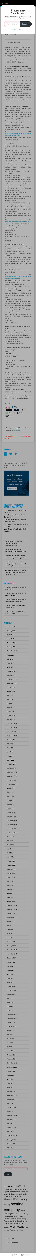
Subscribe (25, 24)
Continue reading (17, 30)
